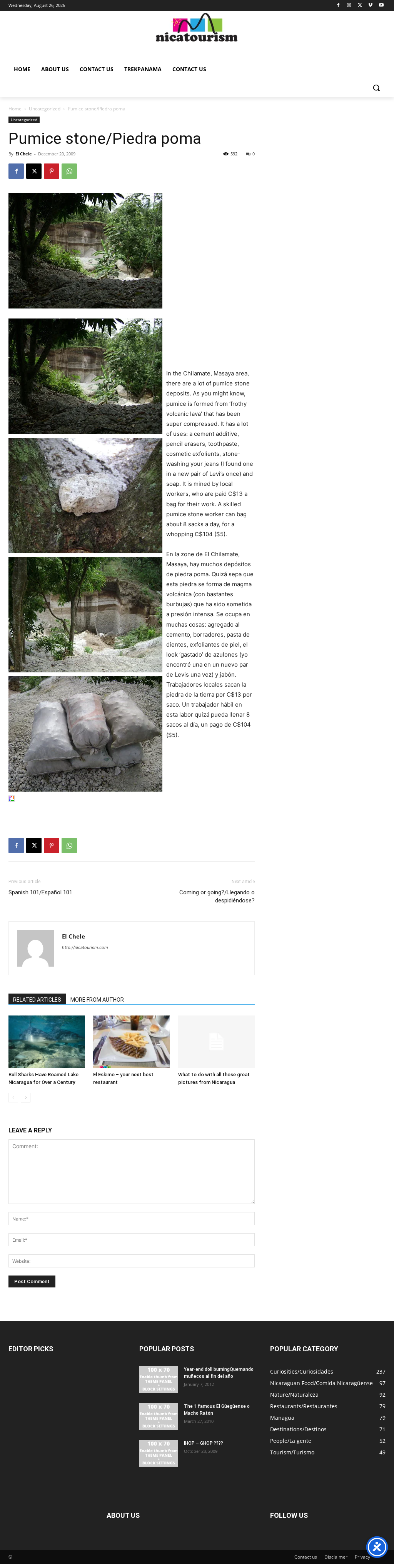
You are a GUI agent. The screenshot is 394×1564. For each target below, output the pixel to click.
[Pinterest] (51, 171)
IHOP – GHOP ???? (203, 1443)
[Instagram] (349, 5)
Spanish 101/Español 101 (40, 892)
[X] (360, 5)
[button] (376, 87)
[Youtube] (381, 5)
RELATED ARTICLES (37, 1000)
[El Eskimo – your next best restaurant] (131, 1041)
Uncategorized (44, 108)
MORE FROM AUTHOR (97, 1000)
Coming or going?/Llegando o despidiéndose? (217, 896)
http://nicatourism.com (85, 947)
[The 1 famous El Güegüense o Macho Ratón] (158, 1416)
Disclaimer (335, 1557)
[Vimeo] (370, 5)
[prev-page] (13, 1097)
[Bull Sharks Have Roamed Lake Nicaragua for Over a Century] (46, 1041)
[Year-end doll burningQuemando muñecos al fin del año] (158, 1379)
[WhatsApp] (69, 171)
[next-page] (25, 1097)
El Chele (23, 154)
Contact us (305, 1557)
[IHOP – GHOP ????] (158, 1453)
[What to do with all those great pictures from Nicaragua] (216, 1041)
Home (15, 108)
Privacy (362, 1557)
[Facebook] (338, 5)
